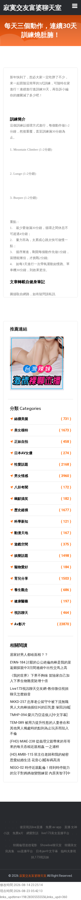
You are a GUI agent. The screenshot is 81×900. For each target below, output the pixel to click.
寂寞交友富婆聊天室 (32, 875)
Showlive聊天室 (51, 845)
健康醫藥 (42, 601)
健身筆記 (37, 282)
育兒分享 (42, 578)
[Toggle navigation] (75, 6)
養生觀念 (42, 590)
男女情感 (42, 476)
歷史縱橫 (42, 510)
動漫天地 (42, 533)
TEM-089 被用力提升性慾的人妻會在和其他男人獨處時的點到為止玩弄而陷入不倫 (40, 728)
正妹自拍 (42, 442)
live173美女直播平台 (55, 833)
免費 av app (53, 827)
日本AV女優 (42, 453)
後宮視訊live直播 (31, 827)
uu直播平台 (25, 851)
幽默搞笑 (42, 499)
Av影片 (42, 624)
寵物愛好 (42, 567)
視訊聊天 (42, 613)
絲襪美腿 (42, 419)
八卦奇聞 (42, 487)
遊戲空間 (42, 544)
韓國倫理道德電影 (25, 845)
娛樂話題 (42, 556)
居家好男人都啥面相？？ (29, 655)
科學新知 (42, 521)
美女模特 (42, 430)
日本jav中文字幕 (47, 851)
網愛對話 (32, 833)
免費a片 (18, 833)
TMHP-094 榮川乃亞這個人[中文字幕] (38, 715)
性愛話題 (42, 464)
